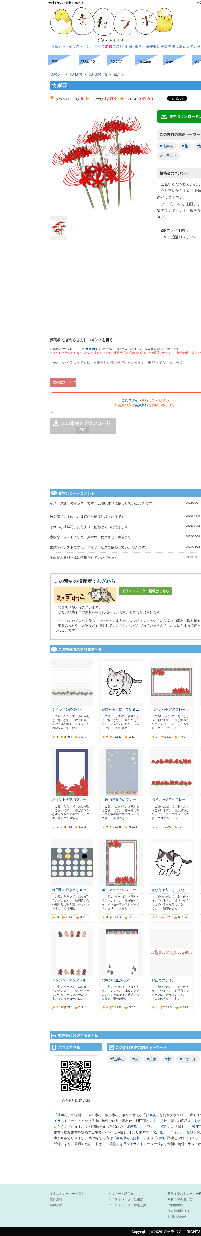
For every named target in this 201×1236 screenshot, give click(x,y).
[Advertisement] (23, 133)
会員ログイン (131, 400)
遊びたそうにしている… (120, 709)
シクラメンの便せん (67, 709)
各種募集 (56, 1205)
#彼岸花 (166, 146)
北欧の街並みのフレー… (120, 800)
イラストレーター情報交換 (127, 1205)
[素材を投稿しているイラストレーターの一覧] (93, 64)
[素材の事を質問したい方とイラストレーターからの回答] (177, 64)
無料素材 (76, 74)
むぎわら (106, 581)
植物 (163, 1127)
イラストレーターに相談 (126, 1199)
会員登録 (91, 348)
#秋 (168, 1059)
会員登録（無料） (129, 1138)
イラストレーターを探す (67, 1193)
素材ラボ (57, 74)
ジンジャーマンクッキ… (71, 980)
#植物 (152, 1059)
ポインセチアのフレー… (170, 709)
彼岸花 (62, 1115)
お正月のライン (163, 980)
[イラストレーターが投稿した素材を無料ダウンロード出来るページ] (63, 64)
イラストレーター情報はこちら (145, 591)
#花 (185, 146)
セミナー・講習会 (121, 1193)
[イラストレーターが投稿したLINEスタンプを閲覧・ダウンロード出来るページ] (121, 64)
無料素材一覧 (98, 74)
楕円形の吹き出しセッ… (71, 890)
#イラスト (168, 156)
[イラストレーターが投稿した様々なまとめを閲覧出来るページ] (149, 64)
